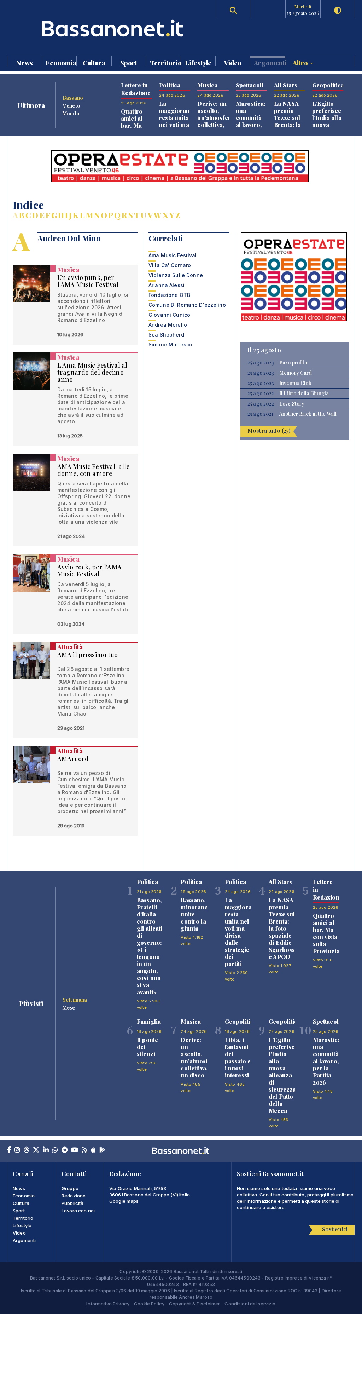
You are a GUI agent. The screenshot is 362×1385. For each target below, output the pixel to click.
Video (233, 62)
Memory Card (295, 373)
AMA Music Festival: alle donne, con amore (93, 470)
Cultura (94, 62)
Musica (68, 269)
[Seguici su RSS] (84, 1150)
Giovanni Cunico (169, 315)
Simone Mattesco (170, 344)
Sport (129, 62)
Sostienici (335, 1229)
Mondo (71, 113)
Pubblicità (72, 1203)
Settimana (75, 999)
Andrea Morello (167, 325)
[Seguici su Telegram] (65, 1150)
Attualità (70, 647)
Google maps (124, 1201)
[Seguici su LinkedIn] (46, 1150)
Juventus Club (295, 383)
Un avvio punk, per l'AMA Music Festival (88, 281)
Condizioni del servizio (249, 1303)
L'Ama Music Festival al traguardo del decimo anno (92, 372)
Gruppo (70, 1188)
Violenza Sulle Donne (175, 275)
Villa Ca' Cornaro (169, 265)
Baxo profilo (293, 363)
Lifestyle (198, 62)
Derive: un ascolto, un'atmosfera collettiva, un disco (215, 118)
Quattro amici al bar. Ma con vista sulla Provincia (134, 129)
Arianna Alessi (166, 285)
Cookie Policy (149, 1303)
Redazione (74, 1196)
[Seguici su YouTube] (74, 1150)
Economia (61, 62)
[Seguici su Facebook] (9, 1150)
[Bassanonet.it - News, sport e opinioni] (94, 28)
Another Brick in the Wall (308, 414)
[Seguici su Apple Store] (93, 1150)
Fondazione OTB (169, 295)
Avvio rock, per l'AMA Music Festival (89, 570)
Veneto (71, 105)
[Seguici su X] (36, 1150)
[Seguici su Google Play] (102, 1150)
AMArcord (73, 758)
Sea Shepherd (166, 335)
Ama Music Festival (172, 255)
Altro (301, 62)
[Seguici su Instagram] (17, 1150)
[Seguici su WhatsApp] (55, 1150)
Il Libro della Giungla (304, 393)
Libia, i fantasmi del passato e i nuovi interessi (238, 1057)
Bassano (73, 97)
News (24, 62)
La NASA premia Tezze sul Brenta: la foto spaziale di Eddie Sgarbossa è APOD (283, 928)
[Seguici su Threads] (26, 1150)
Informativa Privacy (107, 1303)
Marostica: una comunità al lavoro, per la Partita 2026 (250, 125)
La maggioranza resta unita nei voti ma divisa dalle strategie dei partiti (177, 128)
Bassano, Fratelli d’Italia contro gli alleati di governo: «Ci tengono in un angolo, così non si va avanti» (150, 946)
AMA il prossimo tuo (87, 654)
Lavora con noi (78, 1210)
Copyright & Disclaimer (194, 1303)
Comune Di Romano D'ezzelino (187, 305)
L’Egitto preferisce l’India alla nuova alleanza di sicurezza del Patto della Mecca (283, 1075)
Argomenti (269, 62)
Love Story (291, 404)
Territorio (165, 62)
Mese (69, 1007)
